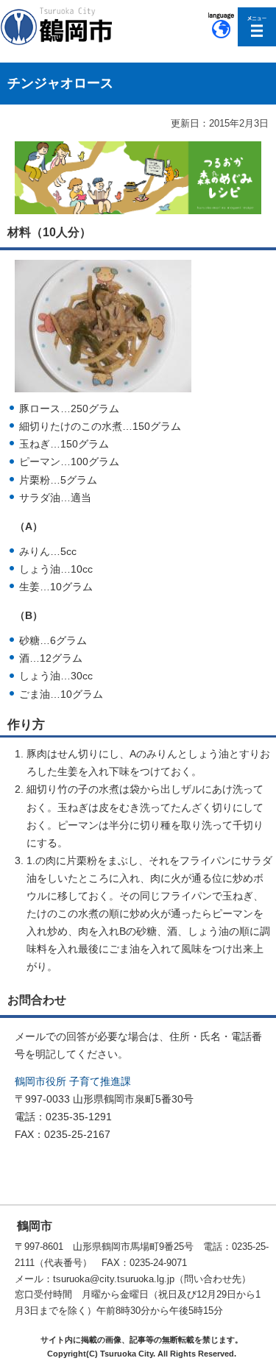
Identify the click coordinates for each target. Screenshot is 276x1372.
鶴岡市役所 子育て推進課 (73, 1081)
